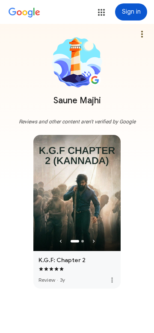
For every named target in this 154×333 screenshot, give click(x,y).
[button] (101, 12)
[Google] (24, 13)
